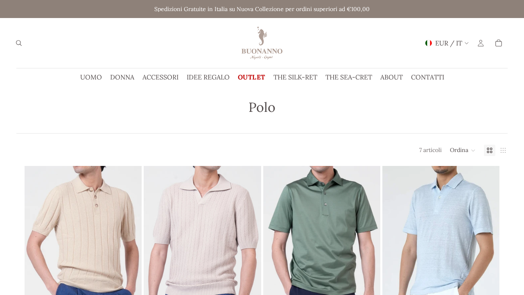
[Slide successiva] (129, 257)
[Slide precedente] (37, 257)
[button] (463, 150)
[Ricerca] (19, 43)
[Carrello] (499, 43)
